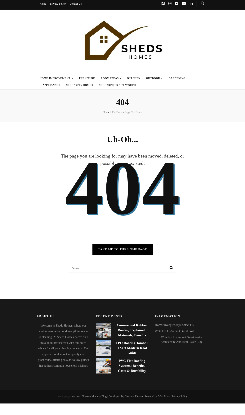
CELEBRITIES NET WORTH (117, 85)
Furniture (87, 78)
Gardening (177, 78)
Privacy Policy (58, 3)
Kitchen (133, 78)
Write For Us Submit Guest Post (174, 331)
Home (43, 3)
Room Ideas (110, 78)
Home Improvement (55, 78)
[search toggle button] (202, 3)
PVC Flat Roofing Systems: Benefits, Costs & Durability (132, 366)
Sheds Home (75, 397)
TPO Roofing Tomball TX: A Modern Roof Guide (132, 348)
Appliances (51, 85)
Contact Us (76, 3)
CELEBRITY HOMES (79, 85)
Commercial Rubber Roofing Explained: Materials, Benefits (132, 330)
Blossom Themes (134, 396)
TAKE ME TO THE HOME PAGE (122, 249)
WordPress (164, 396)
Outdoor (153, 78)
